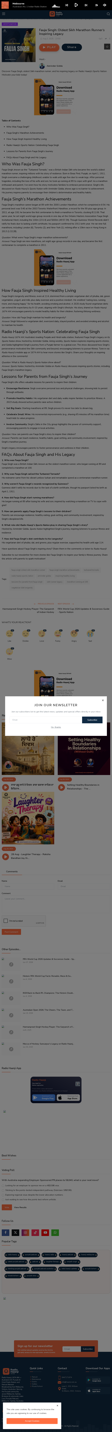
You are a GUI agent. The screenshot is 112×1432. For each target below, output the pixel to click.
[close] (57, 1405)
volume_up (104, 5)
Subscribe (92, 720)
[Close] (102, 700)
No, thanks (56, 727)
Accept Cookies (32, 1421)
